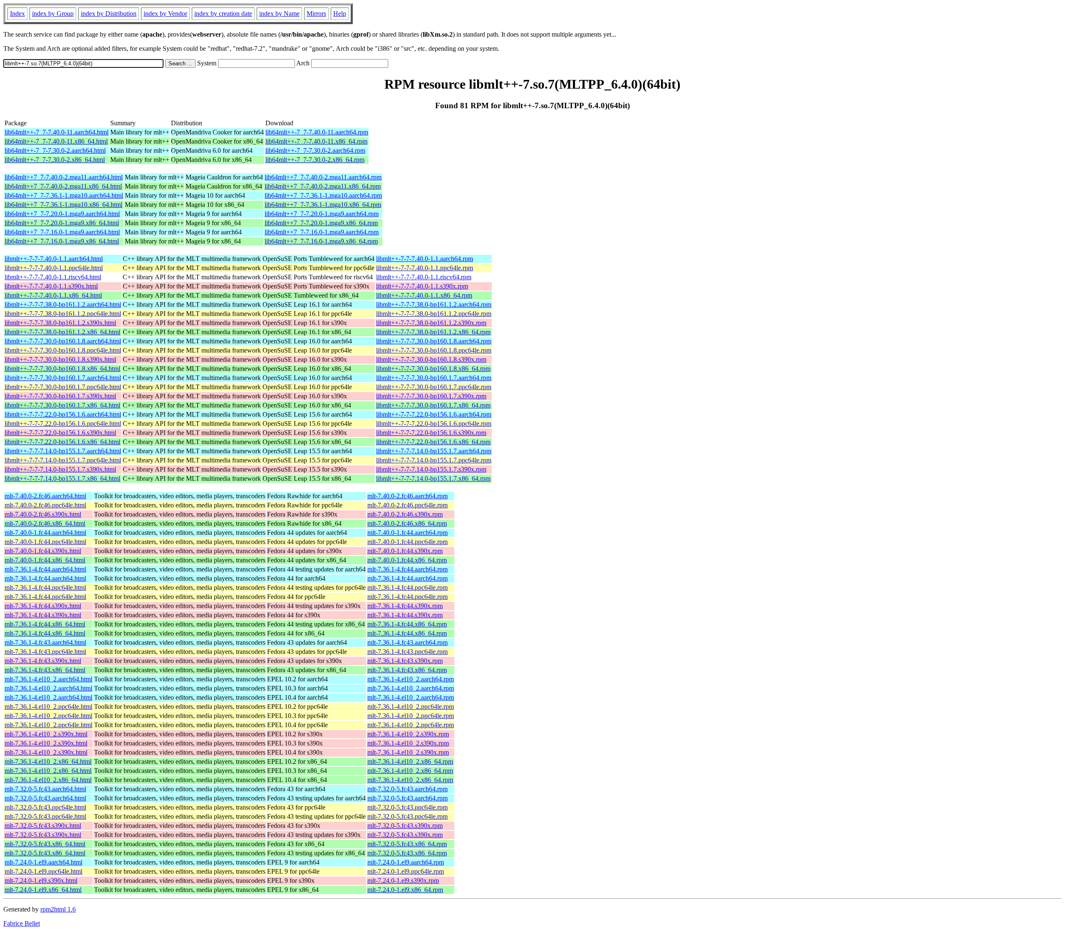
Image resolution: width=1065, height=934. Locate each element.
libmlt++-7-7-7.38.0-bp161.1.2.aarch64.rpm (433, 304)
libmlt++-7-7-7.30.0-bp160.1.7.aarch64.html (63, 377)
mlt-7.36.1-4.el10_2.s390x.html (46, 734)
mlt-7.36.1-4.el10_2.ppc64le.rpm (410, 706)
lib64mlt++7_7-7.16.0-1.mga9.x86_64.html (62, 241)
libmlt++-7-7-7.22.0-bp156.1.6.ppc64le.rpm (433, 423)
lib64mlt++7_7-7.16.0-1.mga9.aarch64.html (62, 232)
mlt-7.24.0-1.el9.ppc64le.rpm (405, 871)
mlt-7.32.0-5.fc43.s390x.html (43, 825)
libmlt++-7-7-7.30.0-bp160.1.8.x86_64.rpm (433, 368)
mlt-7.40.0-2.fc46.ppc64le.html (45, 505)
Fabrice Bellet (21, 923)
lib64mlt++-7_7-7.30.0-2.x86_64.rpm (314, 159)
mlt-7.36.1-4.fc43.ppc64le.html (45, 651)
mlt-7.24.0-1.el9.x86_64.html (43, 889)
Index (17, 13)
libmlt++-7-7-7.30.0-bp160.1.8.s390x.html (60, 359)
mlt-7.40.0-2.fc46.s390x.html (43, 514)
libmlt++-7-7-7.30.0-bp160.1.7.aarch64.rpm (433, 377)
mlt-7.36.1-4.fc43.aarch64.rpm (407, 642)
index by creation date (223, 13)
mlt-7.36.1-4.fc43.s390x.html (43, 660)
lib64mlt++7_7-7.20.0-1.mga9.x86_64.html (62, 222)
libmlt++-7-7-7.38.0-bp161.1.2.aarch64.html (63, 304)
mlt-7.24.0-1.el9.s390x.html (41, 880)
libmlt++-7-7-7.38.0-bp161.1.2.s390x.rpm (431, 322)
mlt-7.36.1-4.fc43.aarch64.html (45, 642)
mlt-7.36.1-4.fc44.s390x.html (43, 605)
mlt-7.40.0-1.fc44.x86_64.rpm (407, 560)
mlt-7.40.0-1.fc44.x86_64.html (45, 560)
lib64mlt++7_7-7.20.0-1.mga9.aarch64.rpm (322, 213)
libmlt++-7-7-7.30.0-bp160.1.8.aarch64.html (63, 341)
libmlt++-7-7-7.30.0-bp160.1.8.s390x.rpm (431, 359)
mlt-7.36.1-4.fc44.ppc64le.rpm (407, 587)
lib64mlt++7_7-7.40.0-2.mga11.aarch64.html (64, 177)
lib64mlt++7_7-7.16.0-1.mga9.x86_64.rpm (321, 241)
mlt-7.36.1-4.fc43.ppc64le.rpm (407, 651)
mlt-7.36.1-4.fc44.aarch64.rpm (407, 569)
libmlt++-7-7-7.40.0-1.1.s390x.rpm (422, 286)
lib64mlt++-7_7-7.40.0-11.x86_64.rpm (316, 141)
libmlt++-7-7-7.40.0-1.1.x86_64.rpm (424, 295)
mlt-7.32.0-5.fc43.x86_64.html (45, 843)
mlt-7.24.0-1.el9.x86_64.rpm (405, 889)
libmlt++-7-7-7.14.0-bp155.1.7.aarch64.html (63, 451)
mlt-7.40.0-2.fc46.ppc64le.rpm (407, 505)
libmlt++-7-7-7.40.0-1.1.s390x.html (51, 286)
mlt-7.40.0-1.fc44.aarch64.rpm (407, 532)
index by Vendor (165, 13)
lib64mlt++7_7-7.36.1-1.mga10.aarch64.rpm (323, 195)
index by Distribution (108, 13)
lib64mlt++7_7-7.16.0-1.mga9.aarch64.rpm (322, 232)
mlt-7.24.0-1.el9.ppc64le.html (43, 871)
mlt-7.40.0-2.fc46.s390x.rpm (405, 514)
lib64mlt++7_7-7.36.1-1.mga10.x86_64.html (63, 204)
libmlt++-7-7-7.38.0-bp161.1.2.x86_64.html (62, 331)
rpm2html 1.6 (58, 909)
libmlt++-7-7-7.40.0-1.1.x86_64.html (53, 295)
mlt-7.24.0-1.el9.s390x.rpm (403, 880)
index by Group (53, 13)
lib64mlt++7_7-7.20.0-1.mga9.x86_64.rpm (321, 222)
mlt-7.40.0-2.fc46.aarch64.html (45, 495)
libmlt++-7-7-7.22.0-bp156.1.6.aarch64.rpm (433, 414)
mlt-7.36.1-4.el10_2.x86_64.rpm (410, 761)
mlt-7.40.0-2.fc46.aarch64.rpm (407, 495)
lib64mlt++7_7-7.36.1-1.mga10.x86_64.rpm (323, 204)
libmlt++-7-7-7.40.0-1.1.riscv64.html (53, 277)
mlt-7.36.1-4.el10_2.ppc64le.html (48, 706)
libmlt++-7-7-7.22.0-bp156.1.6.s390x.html (60, 432)
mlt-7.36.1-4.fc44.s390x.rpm (405, 605)
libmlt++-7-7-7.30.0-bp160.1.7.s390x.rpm (431, 396)
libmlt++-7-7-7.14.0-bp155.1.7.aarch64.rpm (433, 451)
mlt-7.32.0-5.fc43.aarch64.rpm (407, 788)
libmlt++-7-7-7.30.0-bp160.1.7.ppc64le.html (63, 386)
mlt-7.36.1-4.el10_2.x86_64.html (48, 761)
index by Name (279, 13)
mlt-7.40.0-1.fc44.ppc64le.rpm (407, 541)
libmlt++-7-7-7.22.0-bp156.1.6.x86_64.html (62, 441)
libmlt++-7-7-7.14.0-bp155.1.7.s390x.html (60, 469)
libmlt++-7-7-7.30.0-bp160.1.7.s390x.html (60, 396)
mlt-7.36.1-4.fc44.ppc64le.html (45, 587)
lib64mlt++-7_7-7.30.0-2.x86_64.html (55, 159)
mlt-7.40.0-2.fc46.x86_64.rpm (407, 523)
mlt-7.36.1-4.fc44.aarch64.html (45, 569)
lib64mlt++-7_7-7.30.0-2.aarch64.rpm (315, 150)
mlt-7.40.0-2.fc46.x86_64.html (45, 523)
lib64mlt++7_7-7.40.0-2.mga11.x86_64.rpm (323, 186)
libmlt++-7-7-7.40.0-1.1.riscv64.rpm (423, 277)
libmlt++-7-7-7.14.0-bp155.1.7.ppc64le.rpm (433, 460)
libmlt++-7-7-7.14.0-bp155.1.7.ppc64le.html (63, 460)
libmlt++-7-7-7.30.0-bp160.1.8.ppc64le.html (63, 350)
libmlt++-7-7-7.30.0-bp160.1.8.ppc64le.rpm (433, 350)
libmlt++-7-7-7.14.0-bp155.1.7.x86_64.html (62, 478)
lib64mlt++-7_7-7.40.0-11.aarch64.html (57, 132)
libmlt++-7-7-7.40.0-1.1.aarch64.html (54, 258)
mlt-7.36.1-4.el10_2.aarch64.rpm (410, 679)
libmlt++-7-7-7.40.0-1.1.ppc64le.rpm (424, 267)
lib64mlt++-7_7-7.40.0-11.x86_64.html (56, 141)
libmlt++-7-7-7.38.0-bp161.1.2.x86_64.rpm (433, 331)
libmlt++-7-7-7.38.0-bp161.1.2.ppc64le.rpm (433, 313)
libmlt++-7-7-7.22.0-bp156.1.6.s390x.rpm (431, 432)
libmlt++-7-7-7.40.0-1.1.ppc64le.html (54, 267)
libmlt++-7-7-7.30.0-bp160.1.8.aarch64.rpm (433, 341)
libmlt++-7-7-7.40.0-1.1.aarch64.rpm (424, 258)
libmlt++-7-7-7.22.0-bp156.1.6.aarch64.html (63, 414)
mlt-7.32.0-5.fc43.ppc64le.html (45, 807)
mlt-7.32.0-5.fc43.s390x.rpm (405, 825)
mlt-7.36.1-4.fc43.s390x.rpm (405, 660)
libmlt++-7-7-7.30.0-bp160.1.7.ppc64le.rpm (433, 386)
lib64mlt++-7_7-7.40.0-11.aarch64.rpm (316, 132)
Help (339, 13)
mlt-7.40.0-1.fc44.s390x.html (43, 550)
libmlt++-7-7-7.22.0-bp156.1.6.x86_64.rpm (433, 441)
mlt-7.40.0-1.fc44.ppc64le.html (45, 541)
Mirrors (316, 13)
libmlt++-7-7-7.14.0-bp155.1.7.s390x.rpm (431, 469)
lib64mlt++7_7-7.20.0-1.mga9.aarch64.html (62, 213)
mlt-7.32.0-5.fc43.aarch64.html (45, 788)
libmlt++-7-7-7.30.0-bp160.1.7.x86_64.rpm (433, 405)
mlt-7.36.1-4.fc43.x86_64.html (45, 669)
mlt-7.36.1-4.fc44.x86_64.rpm (407, 624)
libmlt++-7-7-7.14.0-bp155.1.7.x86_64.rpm (433, 478)
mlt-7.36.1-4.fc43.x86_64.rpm (407, 669)
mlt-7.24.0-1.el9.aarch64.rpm (405, 862)
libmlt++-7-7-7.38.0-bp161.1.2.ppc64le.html (63, 313)
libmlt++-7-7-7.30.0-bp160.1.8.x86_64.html (62, 368)
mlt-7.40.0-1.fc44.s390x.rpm (405, 550)
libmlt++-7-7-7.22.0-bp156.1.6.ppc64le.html (63, 423)
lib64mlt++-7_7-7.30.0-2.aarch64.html (55, 150)
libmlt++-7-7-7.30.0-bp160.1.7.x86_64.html (62, 405)
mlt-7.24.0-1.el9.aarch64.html (43, 862)
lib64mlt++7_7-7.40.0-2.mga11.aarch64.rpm (323, 177)
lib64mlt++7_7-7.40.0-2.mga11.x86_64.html (63, 186)
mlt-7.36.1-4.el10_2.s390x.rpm (408, 734)
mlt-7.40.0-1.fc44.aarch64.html (45, 532)
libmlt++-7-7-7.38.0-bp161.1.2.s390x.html (60, 322)
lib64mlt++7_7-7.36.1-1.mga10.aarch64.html (64, 195)
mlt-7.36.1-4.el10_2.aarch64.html (48, 679)
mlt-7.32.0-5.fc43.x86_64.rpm (407, 843)
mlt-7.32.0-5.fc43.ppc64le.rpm (407, 807)
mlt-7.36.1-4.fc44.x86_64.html (45, 624)
